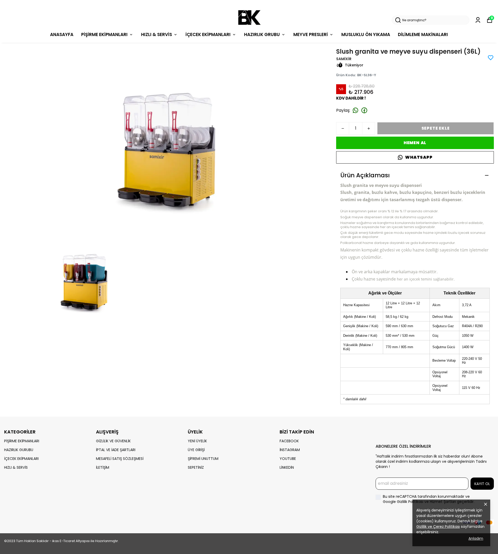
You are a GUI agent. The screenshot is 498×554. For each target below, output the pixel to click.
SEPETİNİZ (196, 467)
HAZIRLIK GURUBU (18, 449)
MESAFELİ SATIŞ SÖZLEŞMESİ (119, 458)
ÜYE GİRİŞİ (196, 449)
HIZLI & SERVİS (156, 34)
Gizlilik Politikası (410, 501)
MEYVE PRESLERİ (310, 34)
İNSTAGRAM (290, 449)
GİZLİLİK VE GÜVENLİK (113, 441)
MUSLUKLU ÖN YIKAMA (365, 34)
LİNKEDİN (287, 467)
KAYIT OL (482, 483)
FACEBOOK (289, 441)
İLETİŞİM (102, 467)
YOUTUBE (288, 458)
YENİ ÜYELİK (197, 441)
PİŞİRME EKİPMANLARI (104, 34)
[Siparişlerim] (478, 20)
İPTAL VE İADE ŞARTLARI (115, 449)
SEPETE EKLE (435, 128)
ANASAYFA (61, 34)
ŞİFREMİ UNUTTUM (203, 458)
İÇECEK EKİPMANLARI (208, 34)
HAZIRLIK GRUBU (262, 34)
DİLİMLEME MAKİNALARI (423, 34)
